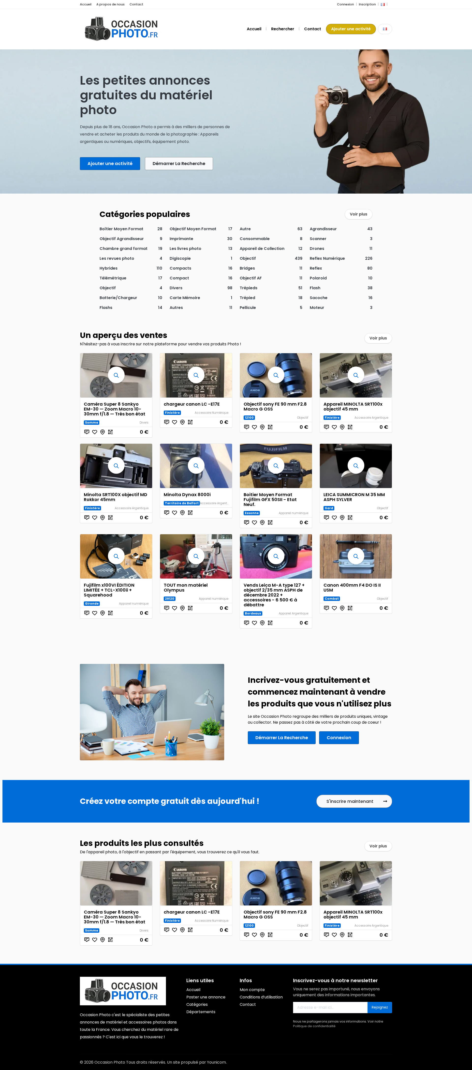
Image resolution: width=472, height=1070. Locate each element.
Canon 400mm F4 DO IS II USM (352, 587)
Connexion (345, 4)
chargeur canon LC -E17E (192, 404)
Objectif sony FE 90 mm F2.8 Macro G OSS (275, 406)
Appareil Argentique (293, 613)
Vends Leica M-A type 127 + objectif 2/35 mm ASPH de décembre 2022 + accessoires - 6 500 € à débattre (274, 595)
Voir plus (358, 214)
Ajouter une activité (351, 29)
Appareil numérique (293, 513)
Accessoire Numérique (211, 413)
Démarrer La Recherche (179, 163)
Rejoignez (380, 1007)
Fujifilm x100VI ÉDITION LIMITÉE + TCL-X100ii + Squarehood (109, 590)
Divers (144, 422)
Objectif (302, 417)
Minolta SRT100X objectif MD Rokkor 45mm (115, 497)
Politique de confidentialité (314, 1026)
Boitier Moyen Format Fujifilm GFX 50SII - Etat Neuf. (270, 499)
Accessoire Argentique (371, 417)
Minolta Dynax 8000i (187, 494)
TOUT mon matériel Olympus (186, 587)
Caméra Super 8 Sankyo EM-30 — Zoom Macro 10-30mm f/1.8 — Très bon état (114, 409)
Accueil (85, 4)
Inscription (367, 4)
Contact (136, 4)
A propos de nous (110, 4)
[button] (383, 4)
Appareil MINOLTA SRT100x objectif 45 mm (353, 406)
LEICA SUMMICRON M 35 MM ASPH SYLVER (354, 497)
